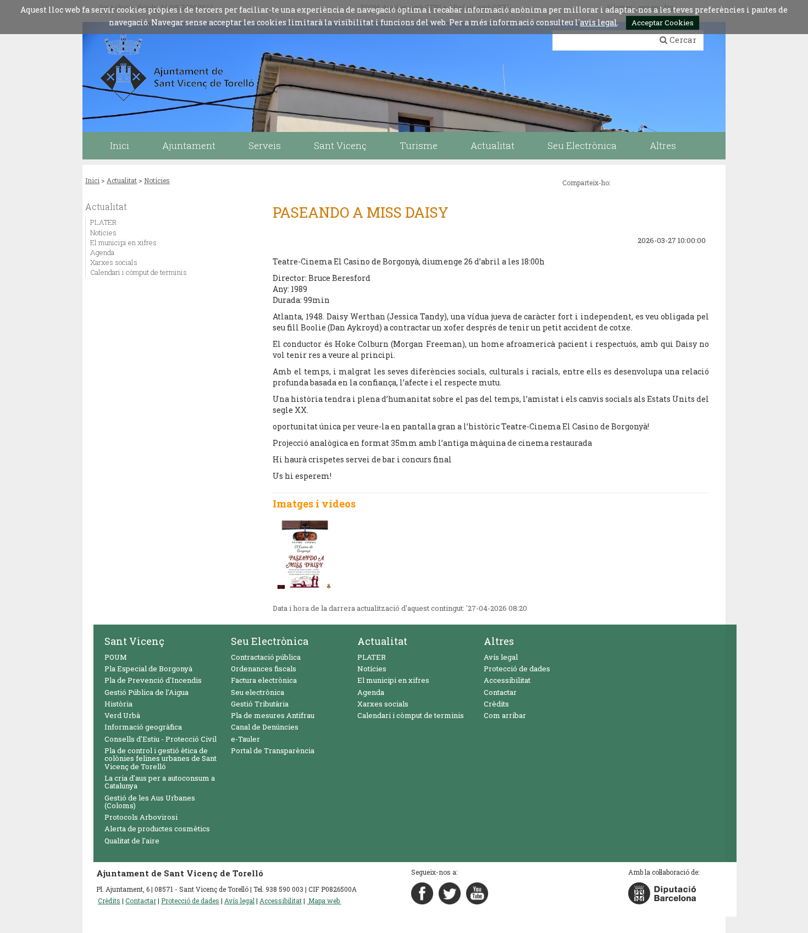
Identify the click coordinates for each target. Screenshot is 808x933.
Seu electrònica (257, 692)
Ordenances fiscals (263, 668)
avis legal (598, 22)
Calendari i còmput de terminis (138, 272)
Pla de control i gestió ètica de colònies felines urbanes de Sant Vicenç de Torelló (160, 758)
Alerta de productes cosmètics (157, 828)
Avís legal (501, 657)
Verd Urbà (122, 715)
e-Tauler (245, 739)
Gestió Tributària (260, 704)
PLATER (103, 222)
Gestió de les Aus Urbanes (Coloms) (149, 801)
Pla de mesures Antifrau (272, 715)
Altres (499, 641)
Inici (92, 180)
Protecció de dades (517, 668)
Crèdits (496, 704)
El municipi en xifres (123, 242)
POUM (115, 657)
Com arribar (505, 715)
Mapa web (324, 900)
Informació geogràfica (143, 727)
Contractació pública (266, 657)
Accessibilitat (507, 680)
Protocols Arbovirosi (141, 817)
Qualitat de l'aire (131, 841)
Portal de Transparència (272, 750)
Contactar (500, 692)
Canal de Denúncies (264, 727)
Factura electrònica (264, 680)
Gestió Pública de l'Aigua (146, 692)
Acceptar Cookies (663, 22)
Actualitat (122, 180)
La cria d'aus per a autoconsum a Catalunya (159, 782)
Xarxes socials (113, 262)
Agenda (102, 252)
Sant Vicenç (134, 641)
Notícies (157, 180)
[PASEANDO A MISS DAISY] (304, 553)
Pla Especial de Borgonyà (148, 668)
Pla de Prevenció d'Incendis (153, 680)
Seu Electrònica (269, 641)
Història (118, 704)
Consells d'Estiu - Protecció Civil (160, 739)
